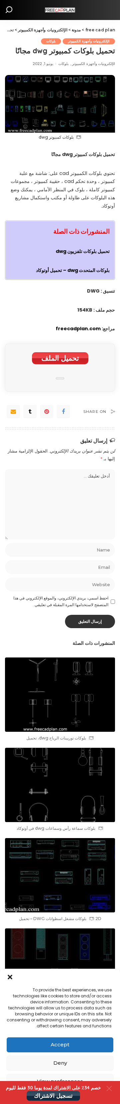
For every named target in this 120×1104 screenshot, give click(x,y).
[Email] (13, 411)
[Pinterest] (46, 411)
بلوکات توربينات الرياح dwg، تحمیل (56, 737)
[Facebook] (63, 411)
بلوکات (51, 41)
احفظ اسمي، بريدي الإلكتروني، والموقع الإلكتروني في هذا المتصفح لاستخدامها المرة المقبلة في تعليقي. (60, 601)
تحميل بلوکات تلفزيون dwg (83, 251)
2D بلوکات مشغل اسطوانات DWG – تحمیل (60, 918)
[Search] (9, 10)
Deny (60, 1063)
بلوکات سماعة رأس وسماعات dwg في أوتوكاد (56, 828)
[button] (10, 977)
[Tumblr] (30, 411)
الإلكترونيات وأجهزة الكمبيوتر (89, 41)
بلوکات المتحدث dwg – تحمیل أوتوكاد (73, 270)
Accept (60, 1044)
